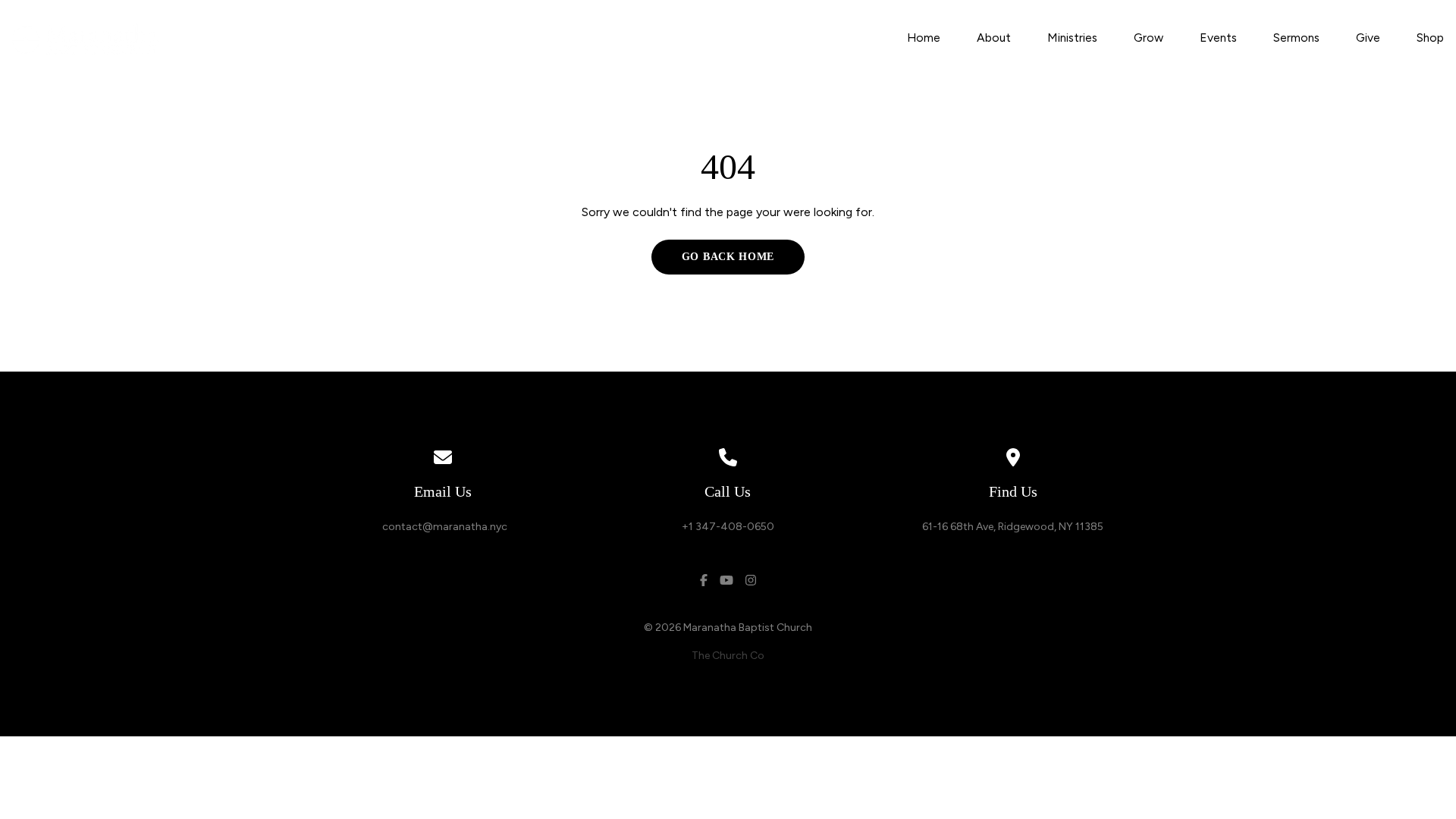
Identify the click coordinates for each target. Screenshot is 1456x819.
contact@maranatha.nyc (442, 526)
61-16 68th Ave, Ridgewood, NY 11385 (1012, 526)
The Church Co (728, 655)
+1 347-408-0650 (728, 526)
